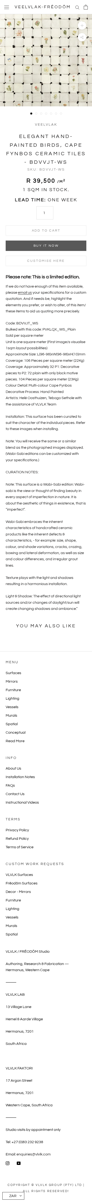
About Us (13, 768)
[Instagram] (7, 1163)
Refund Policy (17, 838)
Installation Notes (20, 777)
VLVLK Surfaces (19, 875)
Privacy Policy (17, 830)
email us (25, 292)
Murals (11, 715)
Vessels (12, 707)
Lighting (12, 698)
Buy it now (46, 245)
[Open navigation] (6, 7)
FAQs (10, 785)
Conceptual (15, 732)
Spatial (12, 724)
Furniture (13, 690)
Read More (15, 741)
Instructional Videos (22, 802)
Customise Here (46, 261)
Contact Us (15, 794)
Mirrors (12, 681)
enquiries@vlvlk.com (34, 1154)
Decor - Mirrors (18, 892)
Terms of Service (19, 847)
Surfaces (13, 673)
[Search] (77, 7)
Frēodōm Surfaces (22, 883)
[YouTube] (19, 1163)
